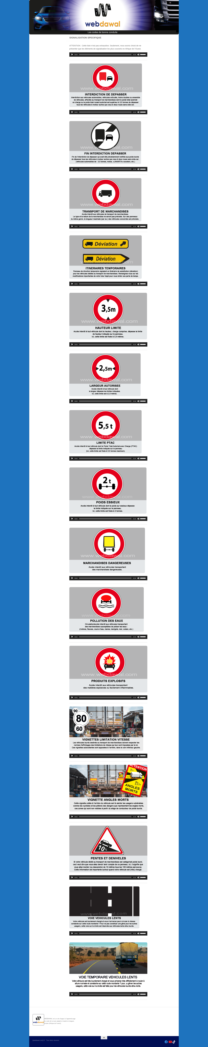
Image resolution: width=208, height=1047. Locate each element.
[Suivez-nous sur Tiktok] (174, 1041)
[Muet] (138, 54)
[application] (108, 54)
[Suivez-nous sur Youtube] (170, 1041)
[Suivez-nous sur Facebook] (166, 1041)
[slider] (143, 54)
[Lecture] (72, 54)
